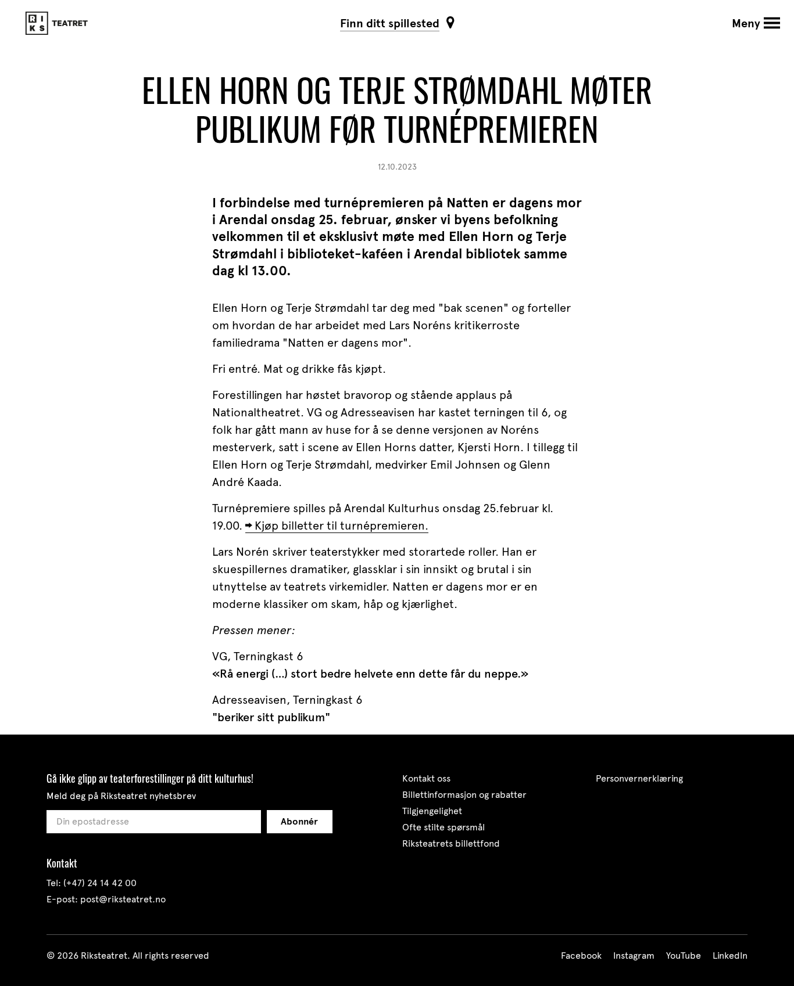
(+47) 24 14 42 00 (100, 882)
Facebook (581, 955)
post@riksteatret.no (123, 899)
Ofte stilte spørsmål (443, 827)
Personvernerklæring (639, 778)
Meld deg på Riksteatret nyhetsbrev (121, 795)
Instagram (633, 955)
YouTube (683, 955)
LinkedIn (730, 955)
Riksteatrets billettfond (451, 843)
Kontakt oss (426, 778)
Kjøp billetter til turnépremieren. (341, 525)
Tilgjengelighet (432, 810)
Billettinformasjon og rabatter (464, 794)
